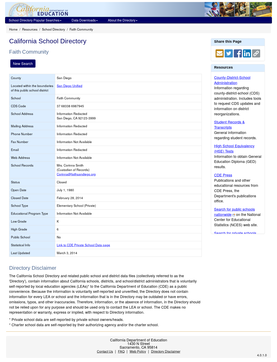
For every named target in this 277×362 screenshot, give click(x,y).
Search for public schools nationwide (234, 211)
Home (13, 29)
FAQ (121, 351)
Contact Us (105, 351)
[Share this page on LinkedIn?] (247, 52)
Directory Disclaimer (165, 351)
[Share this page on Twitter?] (229, 52)
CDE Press (223, 174)
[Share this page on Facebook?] (238, 52)
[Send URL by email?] (220, 52)
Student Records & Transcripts (229, 124)
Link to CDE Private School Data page (83, 245)
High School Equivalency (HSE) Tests (234, 148)
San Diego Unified (69, 85)
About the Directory (121, 20)
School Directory (53, 29)
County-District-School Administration (232, 80)
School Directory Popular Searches (34, 20)
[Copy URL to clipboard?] (256, 52)
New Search (23, 63)
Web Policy (138, 351)
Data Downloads (84, 20)
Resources (30, 29)
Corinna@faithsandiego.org (76, 174)
